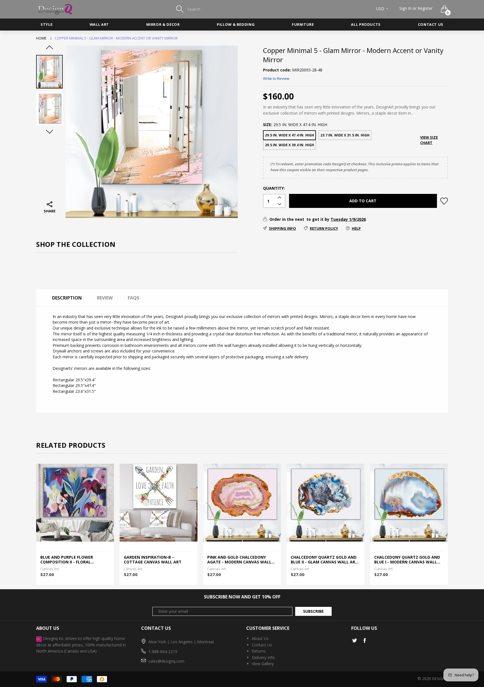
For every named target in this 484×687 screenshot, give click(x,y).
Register (425, 8)
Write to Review (276, 78)
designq (440, 678)
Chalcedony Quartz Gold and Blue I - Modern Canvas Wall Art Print (407, 560)
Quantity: (274, 188)
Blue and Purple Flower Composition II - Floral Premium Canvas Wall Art (68, 560)
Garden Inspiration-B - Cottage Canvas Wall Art (153, 560)
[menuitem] (46, 25)
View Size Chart (429, 140)
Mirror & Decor (163, 24)
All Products (366, 24)
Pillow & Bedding (236, 24)
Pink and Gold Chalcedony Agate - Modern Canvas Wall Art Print (239, 560)
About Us (260, 638)
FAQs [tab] (133, 298)
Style (46, 24)
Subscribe (313, 611)
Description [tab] (67, 298)
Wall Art (99, 24)
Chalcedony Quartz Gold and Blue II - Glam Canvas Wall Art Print (324, 560)
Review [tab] (105, 298)
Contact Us (430, 24)
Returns (259, 651)
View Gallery (263, 663)
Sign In (405, 8)
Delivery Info (263, 657)
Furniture (303, 24)
